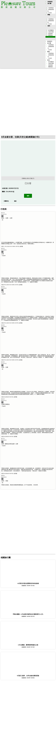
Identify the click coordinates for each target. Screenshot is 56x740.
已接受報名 (51, 8)
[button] (50, 37)
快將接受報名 (51, 10)
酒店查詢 (50, 33)
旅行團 (49, 3)
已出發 (50, 12)
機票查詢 (50, 35)
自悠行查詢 (51, 32)
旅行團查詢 (51, 30)
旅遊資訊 (50, 1)
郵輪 (49, 14)
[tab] (6, 201)
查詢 (49, 25)
